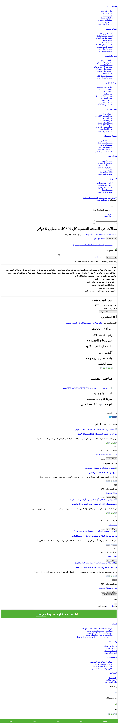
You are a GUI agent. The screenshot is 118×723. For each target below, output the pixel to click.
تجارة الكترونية (106, 11)
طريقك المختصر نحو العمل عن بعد (99, 633)
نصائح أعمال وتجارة (105, 20)
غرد (110, 417)
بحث (81, 721)
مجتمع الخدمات (112, 657)
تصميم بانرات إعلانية (104, 36)
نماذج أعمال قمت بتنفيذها (102, 666)
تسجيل (10, 721)
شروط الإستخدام (110, 651)
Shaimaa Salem (111, 493)
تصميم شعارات (106, 42)
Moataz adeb (112, 556)
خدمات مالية (107, 16)
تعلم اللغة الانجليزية (105, 125)
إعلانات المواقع (106, 60)
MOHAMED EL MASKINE (106, 234)
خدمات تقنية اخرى (105, 174)
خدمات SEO (107, 73)
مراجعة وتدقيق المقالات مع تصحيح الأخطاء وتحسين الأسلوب (94, 536)
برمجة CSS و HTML (104, 89)
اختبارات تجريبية (106, 172)
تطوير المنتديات (106, 98)
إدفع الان (109, 606)
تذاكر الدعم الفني (110, 682)
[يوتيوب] (111, 714)
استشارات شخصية (105, 149)
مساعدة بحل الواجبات (104, 127)
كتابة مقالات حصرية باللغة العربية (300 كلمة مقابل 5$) (96, 567)
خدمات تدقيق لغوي (105, 188)
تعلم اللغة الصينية (105, 120)
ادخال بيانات (107, 170)
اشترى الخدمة (111, 238)
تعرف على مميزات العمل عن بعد (99, 631)
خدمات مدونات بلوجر (104, 100)
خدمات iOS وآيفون (105, 163)
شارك (114, 417)
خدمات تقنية (112, 156)
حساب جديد (107, 216)
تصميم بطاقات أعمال (104, 38)
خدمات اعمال (112, 6)
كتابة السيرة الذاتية (105, 185)
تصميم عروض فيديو (104, 47)
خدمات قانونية (107, 13)
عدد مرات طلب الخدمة (108, 305)
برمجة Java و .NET (105, 91)
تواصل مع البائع (99, 238)
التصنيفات (105, 721)
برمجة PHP (108, 94)
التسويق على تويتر (105, 65)
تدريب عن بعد (112, 109)
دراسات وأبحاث (106, 18)
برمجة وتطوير (112, 82)
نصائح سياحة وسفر (105, 147)
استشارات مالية (106, 145)
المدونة (114, 624)
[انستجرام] (109, 714)
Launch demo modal (109, 594)
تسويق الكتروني (111, 56)
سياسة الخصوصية (110, 648)
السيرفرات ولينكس (105, 167)
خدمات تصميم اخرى (104, 51)
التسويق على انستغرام (104, 63)
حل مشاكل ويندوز (105, 165)
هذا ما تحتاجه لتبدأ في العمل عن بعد (99, 635)
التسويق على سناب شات (103, 67)
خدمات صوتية (107, 22)
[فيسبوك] (116, 714)
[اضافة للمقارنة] (102, 459)
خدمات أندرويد (107, 161)
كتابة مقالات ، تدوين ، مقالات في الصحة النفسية (84, 323)
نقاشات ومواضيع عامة (103, 664)
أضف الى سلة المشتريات (108, 312)
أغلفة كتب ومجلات (105, 34)
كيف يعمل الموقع (110, 653)
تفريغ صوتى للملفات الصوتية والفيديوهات (101, 472)
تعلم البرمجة (107, 114)
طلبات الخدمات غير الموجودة (101, 662)
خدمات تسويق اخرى (104, 78)
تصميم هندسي (107, 40)
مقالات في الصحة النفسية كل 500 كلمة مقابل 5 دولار (92, 245)
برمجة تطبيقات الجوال (104, 96)
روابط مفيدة (113, 642)
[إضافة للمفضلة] (104, 459)
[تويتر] (113, 714)
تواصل (64, 388)
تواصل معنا (113, 678)
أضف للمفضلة (111, 257)
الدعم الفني (113, 673)
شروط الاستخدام (110, 646)
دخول (110, 214)
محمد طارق (112, 525)
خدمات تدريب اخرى (104, 131)
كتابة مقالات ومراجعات (103, 183)
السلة (58, 721)
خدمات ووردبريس (105, 102)
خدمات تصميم (111, 29)
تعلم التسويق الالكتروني (103, 116)
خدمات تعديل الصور (104, 49)
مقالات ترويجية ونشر (104, 76)
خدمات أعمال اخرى (104, 24)
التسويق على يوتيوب (104, 71)
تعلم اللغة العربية (106, 129)
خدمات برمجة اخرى (104, 105)
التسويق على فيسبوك (104, 69)
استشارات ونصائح (110, 136)
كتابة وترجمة (112, 179)
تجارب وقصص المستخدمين (102, 668)
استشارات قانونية (105, 141)
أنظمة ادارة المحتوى (104, 87)
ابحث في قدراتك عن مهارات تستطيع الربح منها (94, 637)
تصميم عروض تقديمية (104, 44)
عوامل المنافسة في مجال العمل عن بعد (97, 628)
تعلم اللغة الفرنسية (105, 123)
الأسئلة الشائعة (111, 680)
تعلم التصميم (107, 118)
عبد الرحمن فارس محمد (108, 588)
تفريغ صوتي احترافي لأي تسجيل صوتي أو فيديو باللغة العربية (94, 504)
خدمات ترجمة (107, 190)
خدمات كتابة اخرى (105, 192)
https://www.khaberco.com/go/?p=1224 (87, 261)
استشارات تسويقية (105, 143)
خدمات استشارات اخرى (103, 151)
